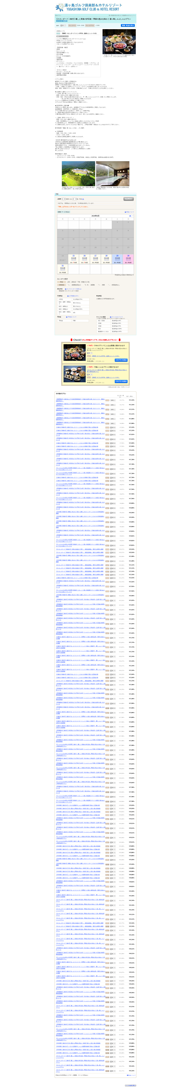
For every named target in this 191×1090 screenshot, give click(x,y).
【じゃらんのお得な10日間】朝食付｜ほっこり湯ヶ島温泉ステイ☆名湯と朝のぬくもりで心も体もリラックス (80, 469)
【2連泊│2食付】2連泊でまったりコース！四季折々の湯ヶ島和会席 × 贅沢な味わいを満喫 (80, 637)
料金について (130, 212)
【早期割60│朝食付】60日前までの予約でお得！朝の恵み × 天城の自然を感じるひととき (80, 434)
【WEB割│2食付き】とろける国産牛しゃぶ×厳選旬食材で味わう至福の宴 (78, 805)
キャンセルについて (117, 317)
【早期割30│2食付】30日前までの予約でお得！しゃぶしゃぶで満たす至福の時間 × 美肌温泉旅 (80, 740)
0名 (83, 199)
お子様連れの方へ (74, 296)
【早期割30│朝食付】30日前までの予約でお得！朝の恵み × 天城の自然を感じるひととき (80, 459)
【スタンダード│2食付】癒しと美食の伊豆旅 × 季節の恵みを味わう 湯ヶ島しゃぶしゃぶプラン (80, 909)
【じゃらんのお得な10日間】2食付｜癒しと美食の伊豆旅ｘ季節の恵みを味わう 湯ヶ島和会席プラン (80, 745)
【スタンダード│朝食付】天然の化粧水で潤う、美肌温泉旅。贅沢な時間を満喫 (79, 549)
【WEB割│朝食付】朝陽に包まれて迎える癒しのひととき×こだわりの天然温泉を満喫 (80, 512)
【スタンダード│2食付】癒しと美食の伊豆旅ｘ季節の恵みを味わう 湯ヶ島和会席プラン (80, 900)
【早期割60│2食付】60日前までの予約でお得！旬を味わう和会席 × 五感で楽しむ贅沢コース (80, 600)
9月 (130, 216)
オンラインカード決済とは (74, 289)
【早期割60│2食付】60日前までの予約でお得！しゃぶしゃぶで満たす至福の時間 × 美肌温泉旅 (80, 605)
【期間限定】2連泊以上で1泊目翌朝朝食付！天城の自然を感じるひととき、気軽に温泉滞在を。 (80, 400)
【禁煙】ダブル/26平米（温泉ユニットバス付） (106, 356)
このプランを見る (121, 360)
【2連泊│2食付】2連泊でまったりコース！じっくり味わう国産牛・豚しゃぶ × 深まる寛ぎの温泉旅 (80, 647)
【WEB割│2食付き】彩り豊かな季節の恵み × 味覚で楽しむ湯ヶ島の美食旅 (78, 808)
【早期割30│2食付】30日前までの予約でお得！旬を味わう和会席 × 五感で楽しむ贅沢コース (80, 731)
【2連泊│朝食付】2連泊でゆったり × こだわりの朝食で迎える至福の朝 (77, 427)
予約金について (72, 317)
